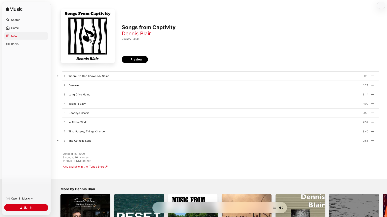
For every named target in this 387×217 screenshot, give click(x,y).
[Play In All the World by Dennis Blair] (64, 122)
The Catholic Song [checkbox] (80, 140)
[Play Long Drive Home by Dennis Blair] (64, 94)
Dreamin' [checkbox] (74, 85)
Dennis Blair (136, 33)
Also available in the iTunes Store (84, 166)
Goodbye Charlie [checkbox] (79, 113)
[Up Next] (274, 208)
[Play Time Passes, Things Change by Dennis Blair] (64, 131)
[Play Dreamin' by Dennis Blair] (64, 85)
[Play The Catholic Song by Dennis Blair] (64, 141)
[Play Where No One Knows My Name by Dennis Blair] (64, 76)
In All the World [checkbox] (78, 122)
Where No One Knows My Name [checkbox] (89, 76)
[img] (14, 9)
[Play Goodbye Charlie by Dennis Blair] (64, 113)
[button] (26, 19)
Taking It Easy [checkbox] (77, 103)
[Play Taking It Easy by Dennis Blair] (64, 104)
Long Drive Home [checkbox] (79, 94)
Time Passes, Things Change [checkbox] (87, 131)
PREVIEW (363, 76)
